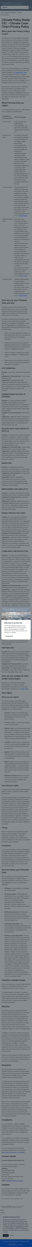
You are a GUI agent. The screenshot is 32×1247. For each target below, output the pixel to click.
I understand (9, 636)
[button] (27, 623)
